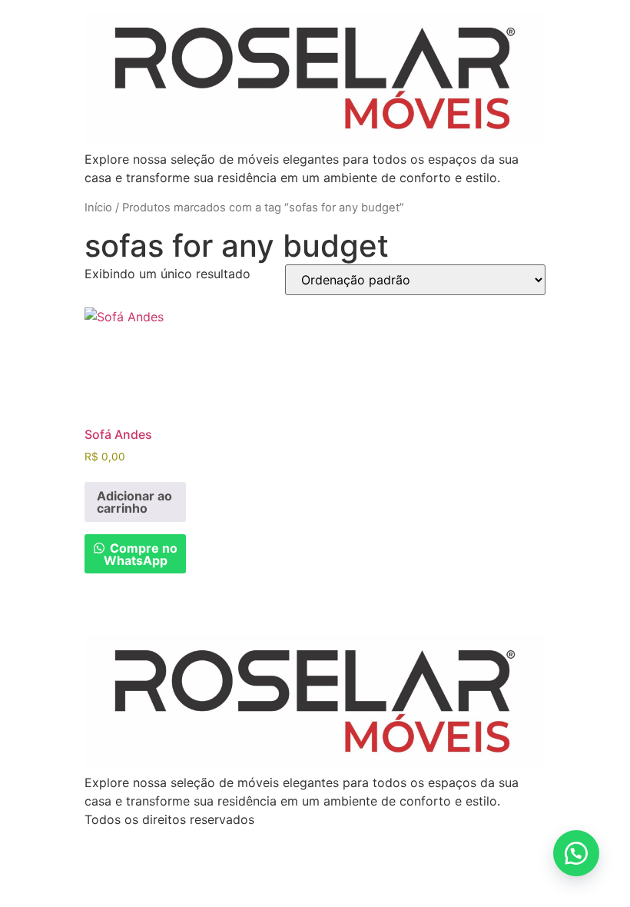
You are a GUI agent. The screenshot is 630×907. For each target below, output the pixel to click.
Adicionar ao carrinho (134, 502)
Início (98, 207)
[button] (576, 853)
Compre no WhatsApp (140, 554)
